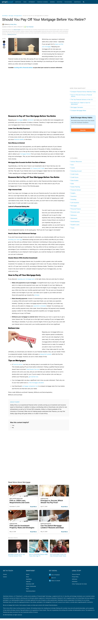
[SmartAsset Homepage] (7, 2)
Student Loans (75, 224)
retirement (30, 120)
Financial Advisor (76, 190)
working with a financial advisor (23, 67)
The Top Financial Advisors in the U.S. (82, 99)
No (13, 427)
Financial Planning (42, 2)
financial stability (19, 139)
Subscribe (83, 130)
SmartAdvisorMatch (30, 591)
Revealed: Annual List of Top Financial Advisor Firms (16, 555)
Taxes (24, 2)
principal (36, 295)
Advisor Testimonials (31, 586)
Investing (59, 2)
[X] (4, 42)
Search (27, 574)
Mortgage (18, 2)
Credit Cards (74, 174)
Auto (72, 164)
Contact (5, 574)
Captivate (28, 581)
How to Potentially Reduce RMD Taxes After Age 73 (38, 555)
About (27, 576)
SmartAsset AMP (30, 584)
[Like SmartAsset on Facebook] (50, 575)
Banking (52, 2)
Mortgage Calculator (77, 107)
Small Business (75, 221)
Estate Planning (75, 187)
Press (27, 588)
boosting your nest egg (15, 239)
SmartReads (77, 2)
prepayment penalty (45, 354)
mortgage (20, 120)
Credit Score (74, 177)
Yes (13, 425)
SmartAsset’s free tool (32, 369)
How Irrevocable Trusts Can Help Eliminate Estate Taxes (58, 555)
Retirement (32, 2)
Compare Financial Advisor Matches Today (83, 91)
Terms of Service (76, 574)
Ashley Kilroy (15, 402)
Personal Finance (76, 209)
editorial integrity (17, 29)
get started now (33, 376)
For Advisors (68, 2)
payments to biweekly (39, 306)
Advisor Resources (76, 161)
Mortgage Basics (18, 15)
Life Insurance (75, 202)
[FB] (4, 44)
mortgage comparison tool (30, 386)
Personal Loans (75, 212)
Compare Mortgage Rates (78, 110)
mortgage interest (25, 154)
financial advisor (18, 364)
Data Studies (74, 180)
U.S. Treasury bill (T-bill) (37, 168)
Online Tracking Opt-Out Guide (79, 584)
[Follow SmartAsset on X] (50, 578)
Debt (72, 183)
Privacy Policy (75, 576)
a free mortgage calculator (36, 382)
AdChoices (74, 579)
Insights (73, 193)
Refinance (74, 215)
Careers (5, 576)
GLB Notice (74, 581)
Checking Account (76, 171)
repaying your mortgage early (26, 279)
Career (73, 168)
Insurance (73, 196)
